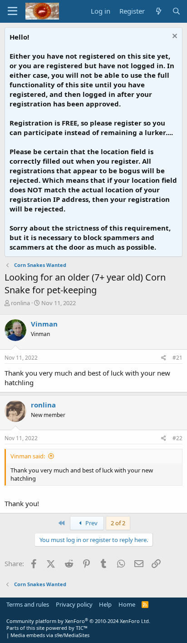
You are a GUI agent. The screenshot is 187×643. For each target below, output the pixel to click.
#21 (177, 358)
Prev (91, 523)
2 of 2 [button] (118, 523)
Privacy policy (74, 604)
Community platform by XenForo (78, 621)
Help (105, 604)
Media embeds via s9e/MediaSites (49, 635)
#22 (177, 438)
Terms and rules (27, 604)
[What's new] (158, 11)
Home (126, 604)
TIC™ (82, 627)
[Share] (163, 358)
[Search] (176, 11)
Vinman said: (27, 456)
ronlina (20, 303)
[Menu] (12, 11)
